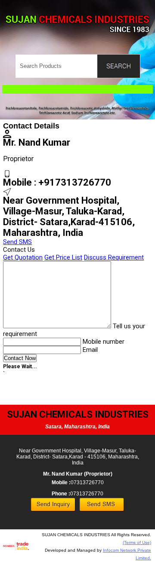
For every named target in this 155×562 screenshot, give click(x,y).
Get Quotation (23, 257)
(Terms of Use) (137, 542)
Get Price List (63, 257)
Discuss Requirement (114, 257)
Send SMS (17, 242)
